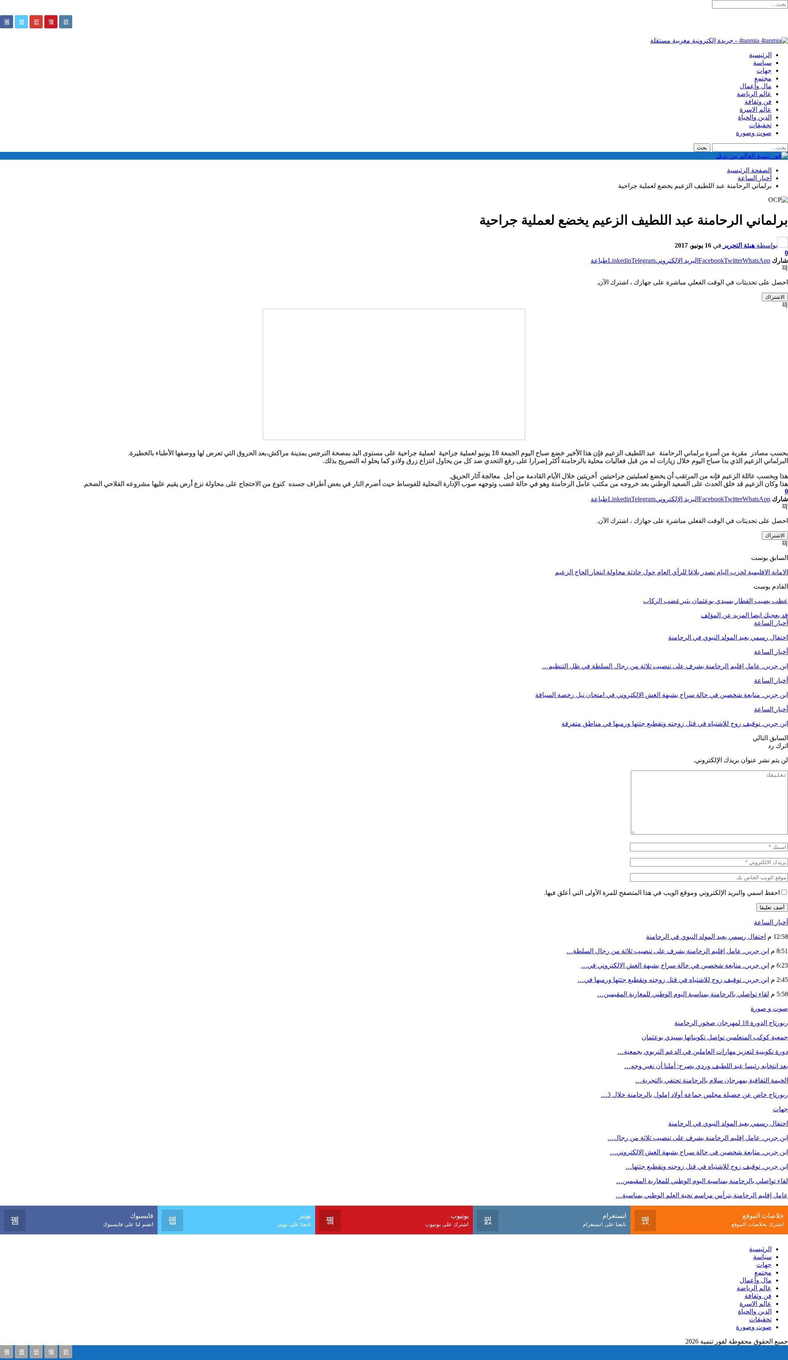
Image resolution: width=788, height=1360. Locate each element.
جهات (764, 70)
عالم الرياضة (754, 93)
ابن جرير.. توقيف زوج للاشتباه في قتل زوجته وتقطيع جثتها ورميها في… (673, 979)
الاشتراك (775, 297)
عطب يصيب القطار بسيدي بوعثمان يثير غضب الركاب (715, 600)
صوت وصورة (754, 132)
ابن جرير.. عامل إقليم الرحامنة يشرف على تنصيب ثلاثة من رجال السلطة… (667, 950)
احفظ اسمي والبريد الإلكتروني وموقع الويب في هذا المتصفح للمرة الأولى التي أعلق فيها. (662, 892)
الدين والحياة (755, 117)
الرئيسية (760, 54)
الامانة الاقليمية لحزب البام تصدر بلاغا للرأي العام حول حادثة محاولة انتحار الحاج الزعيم (671, 572)
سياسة (762, 62)
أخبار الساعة (771, 622)
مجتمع (763, 78)
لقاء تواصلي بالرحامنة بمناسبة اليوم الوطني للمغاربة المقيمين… (683, 994)
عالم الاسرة (756, 109)
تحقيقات (760, 125)
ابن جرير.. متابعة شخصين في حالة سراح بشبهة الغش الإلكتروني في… (675, 965)
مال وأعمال (756, 86)
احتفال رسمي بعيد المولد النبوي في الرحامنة (706, 936)
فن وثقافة (758, 101)
